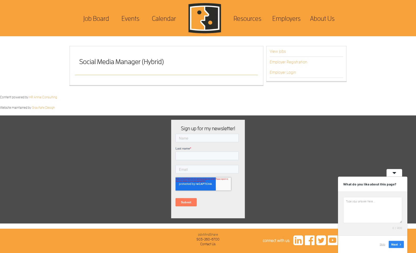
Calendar (164, 18)
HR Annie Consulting (43, 97)
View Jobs (278, 51)
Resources (247, 18)
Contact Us (208, 244)
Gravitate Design (43, 107)
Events (130, 18)
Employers (286, 18)
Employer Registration (288, 62)
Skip (382, 244)
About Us (322, 18)
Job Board (96, 18)
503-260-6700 (208, 239)
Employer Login (283, 72)
